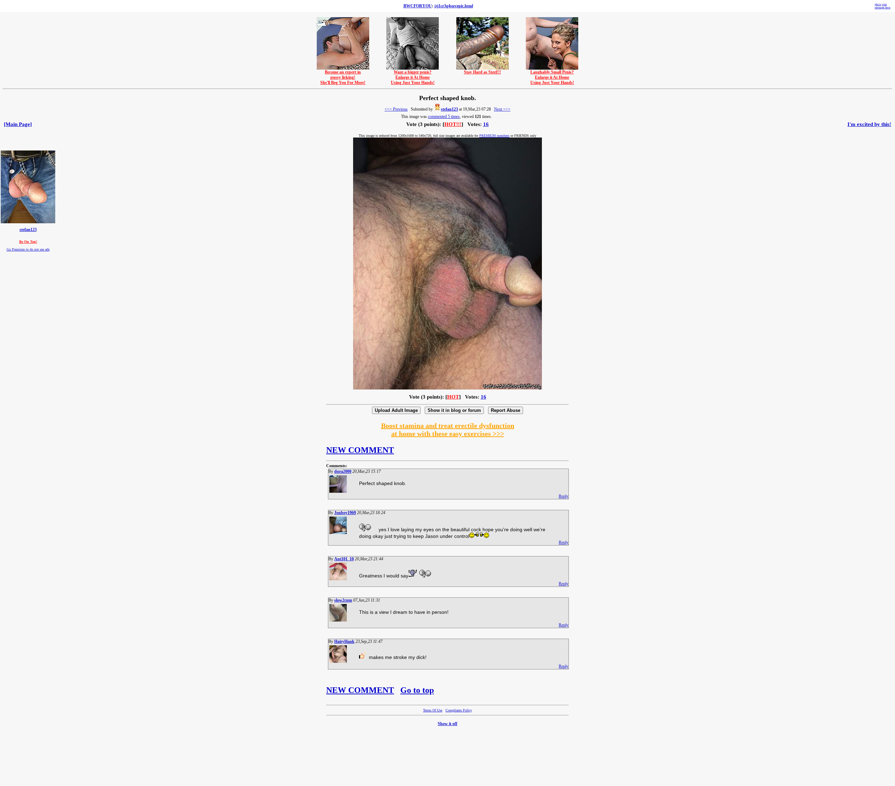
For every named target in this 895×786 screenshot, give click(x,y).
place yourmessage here (882, 6)
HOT (453, 397)
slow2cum (343, 600)
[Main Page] (18, 124)
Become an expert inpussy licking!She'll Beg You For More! (342, 77)
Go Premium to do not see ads (28, 249)
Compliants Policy (458, 710)
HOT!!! (452, 124)
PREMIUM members (494, 136)
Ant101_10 (344, 558)
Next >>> (502, 109)
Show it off (447, 723)
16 (486, 124)
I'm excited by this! (869, 124)
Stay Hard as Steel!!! (482, 72)
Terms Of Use (432, 710)
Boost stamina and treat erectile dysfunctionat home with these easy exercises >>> (447, 429)
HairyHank (344, 641)
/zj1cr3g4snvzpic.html (453, 5)
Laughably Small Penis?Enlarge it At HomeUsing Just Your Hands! (552, 77)
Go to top (417, 690)
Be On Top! (28, 242)
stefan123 (449, 109)
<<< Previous (396, 109)
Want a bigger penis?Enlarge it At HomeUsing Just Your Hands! (413, 77)
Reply (563, 496)
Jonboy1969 (345, 512)
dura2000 (342, 471)
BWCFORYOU (417, 5)
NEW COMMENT (360, 450)
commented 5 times (444, 116)
